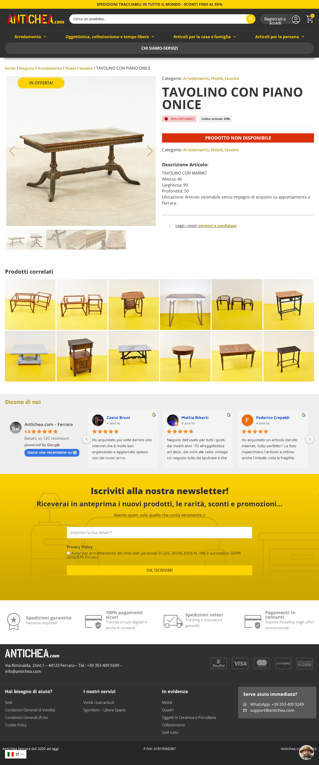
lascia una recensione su (49, 452)
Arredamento (27, 36)
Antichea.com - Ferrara (48, 424)
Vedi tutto (170, 736)
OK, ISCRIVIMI (160, 574)
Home (10, 68)
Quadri (167, 713)
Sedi (8, 706)
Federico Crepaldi (273, 417)
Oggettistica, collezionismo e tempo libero (107, 36)
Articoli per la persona (277, 36)
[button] (12, 151)
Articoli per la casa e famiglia (202, 36)
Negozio (26, 68)
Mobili (70, 68)
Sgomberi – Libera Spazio (104, 713)
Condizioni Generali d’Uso (26, 721)
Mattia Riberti (195, 417)
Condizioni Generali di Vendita (30, 713)
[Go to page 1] (200, 472)
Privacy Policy (80, 551)
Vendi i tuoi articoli (98, 706)
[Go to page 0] (196, 472)
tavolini (86, 68)
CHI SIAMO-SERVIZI (159, 48)
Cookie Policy (16, 728)
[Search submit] (250, 19)
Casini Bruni (118, 417)
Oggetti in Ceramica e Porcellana (189, 721)
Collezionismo (173, 728)
